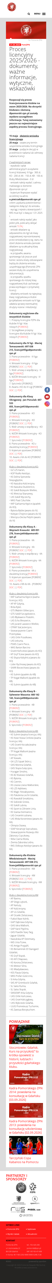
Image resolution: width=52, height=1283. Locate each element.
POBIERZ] (14, 436)
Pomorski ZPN (13, 1229)
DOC (21, 366)
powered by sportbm (37, 1261)
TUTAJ (20, 226)
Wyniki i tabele (13, 1234)
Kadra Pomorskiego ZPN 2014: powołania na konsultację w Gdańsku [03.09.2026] (26, 1094)
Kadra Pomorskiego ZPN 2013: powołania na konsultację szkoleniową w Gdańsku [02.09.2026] (26, 1127)
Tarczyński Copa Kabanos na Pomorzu (24, 1160)
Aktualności (32, 1234)
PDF (29, 366)
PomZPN (25, 44)
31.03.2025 (15, 45)
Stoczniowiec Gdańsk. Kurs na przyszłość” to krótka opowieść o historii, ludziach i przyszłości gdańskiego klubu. (24, 1057)
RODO (8, 1261)
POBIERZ (23, 326)
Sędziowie (31, 1229)
